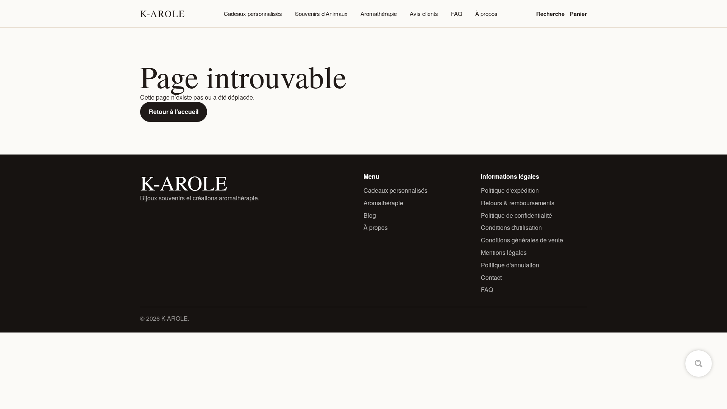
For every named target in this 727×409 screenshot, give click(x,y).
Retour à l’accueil (173, 111)
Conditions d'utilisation (511, 227)
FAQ (456, 13)
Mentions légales (504, 252)
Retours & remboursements (517, 202)
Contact (491, 277)
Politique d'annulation (510, 265)
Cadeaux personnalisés (253, 13)
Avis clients (424, 13)
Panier (578, 13)
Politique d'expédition (510, 190)
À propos (486, 13)
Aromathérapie (378, 13)
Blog (370, 215)
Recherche (550, 13)
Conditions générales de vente (522, 240)
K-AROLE (162, 13)
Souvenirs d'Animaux (321, 13)
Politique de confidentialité (516, 215)
